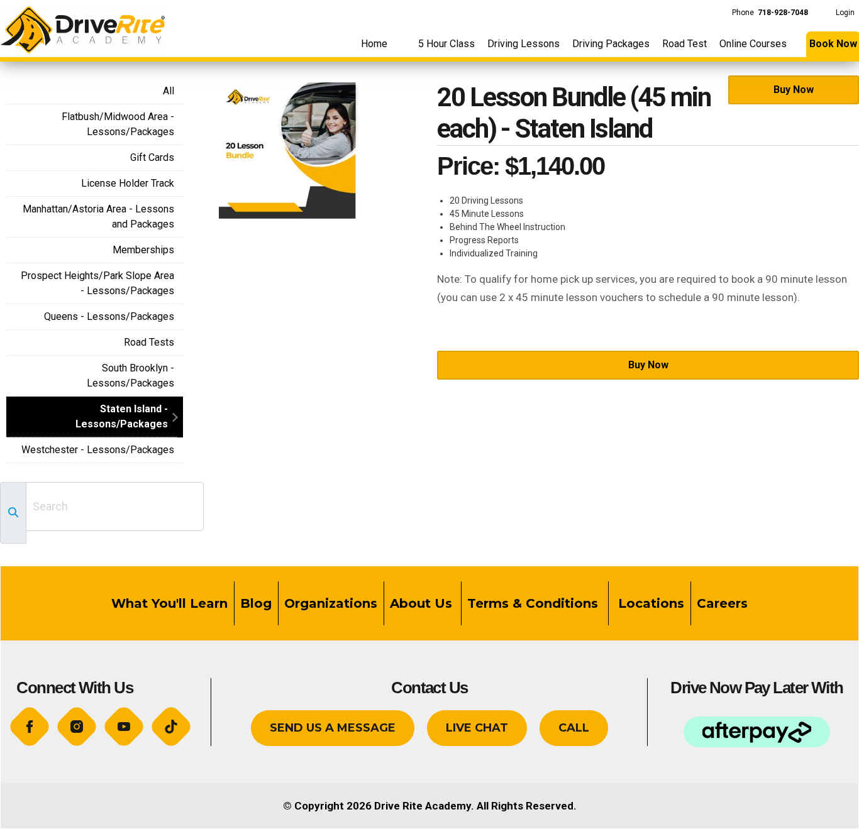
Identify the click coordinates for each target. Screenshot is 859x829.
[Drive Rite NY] (82, 25)
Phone (770, 12)
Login (845, 12)
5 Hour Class (446, 44)
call (573, 728)
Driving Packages (611, 44)
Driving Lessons (523, 44)
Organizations (330, 603)
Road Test (684, 44)
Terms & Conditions (534, 603)
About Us (421, 603)
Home (374, 44)
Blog (256, 603)
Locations (649, 603)
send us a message (333, 728)
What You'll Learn (169, 603)
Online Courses (753, 44)
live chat (477, 728)
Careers (722, 603)
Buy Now (793, 90)
